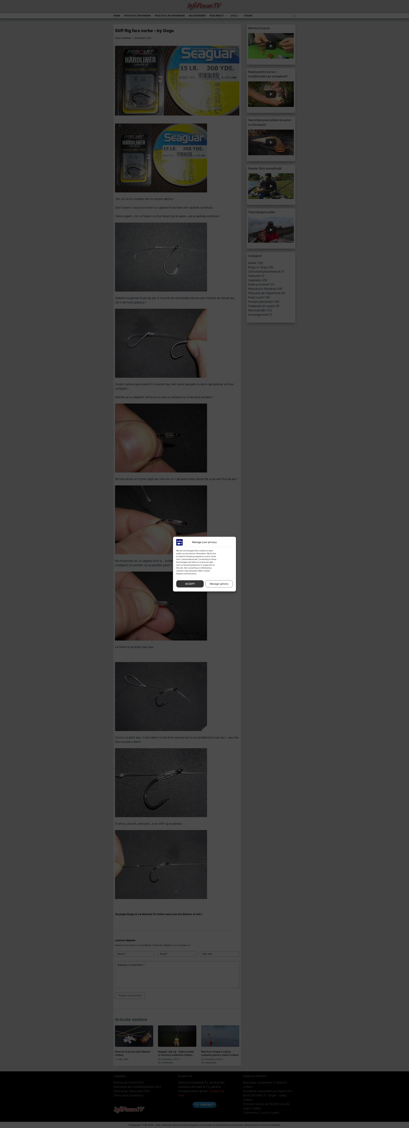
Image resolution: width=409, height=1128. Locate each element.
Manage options (219, 583)
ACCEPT (190, 583)
